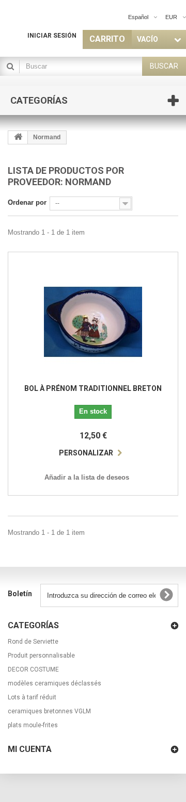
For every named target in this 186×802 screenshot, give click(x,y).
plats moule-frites (33, 725)
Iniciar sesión (51, 35)
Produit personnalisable (41, 655)
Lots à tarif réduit (32, 697)
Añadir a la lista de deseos (86, 477)
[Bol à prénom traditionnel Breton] (93, 322)
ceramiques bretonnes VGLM (49, 711)
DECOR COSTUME (33, 669)
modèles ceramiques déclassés (54, 683)
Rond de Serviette (33, 641)
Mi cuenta (30, 749)
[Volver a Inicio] (18, 137)
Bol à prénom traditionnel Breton (93, 388)
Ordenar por (27, 202)
